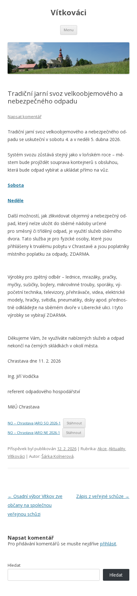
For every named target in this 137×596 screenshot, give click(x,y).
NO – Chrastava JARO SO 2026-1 (34, 423)
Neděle (16, 200)
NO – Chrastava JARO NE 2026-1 (34, 432)
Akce (102, 448)
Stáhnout (74, 423)
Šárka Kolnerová (57, 456)
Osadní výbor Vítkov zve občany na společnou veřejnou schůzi (35, 505)
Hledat (14, 565)
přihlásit (108, 544)
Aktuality (117, 448)
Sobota (16, 185)
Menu (69, 29)
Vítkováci (69, 13)
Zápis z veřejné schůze (102, 496)
